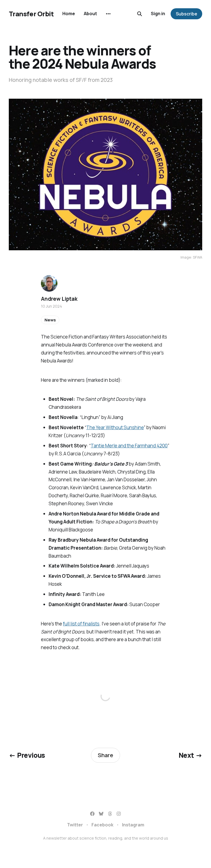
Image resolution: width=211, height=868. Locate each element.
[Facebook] (92, 813)
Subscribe (186, 14)
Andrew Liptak (59, 298)
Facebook (102, 825)
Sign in (158, 13)
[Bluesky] (101, 813)
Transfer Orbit (31, 13)
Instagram (133, 825)
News (50, 320)
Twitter (75, 825)
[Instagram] (118, 813)
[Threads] (110, 813)
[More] (108, 14)
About (90, 13)
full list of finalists (81, 623)
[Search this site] (139, 14)
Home (68, 13)
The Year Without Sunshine (115, 427)
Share (105, 755)
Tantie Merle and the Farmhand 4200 (129, 445)
